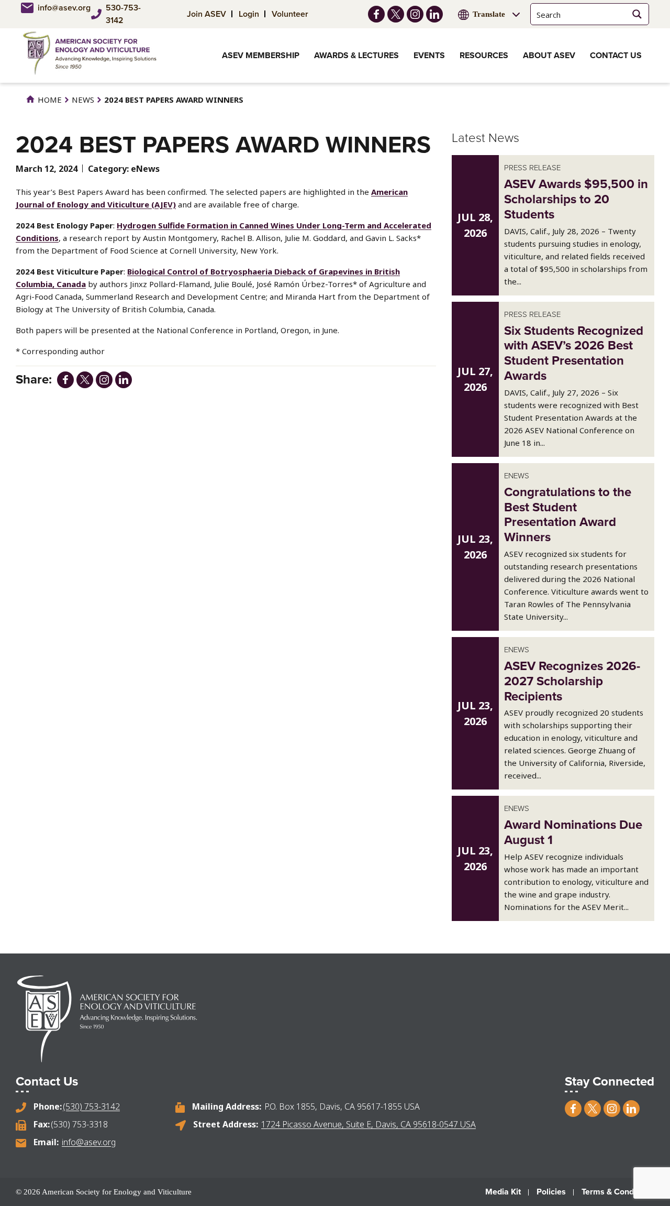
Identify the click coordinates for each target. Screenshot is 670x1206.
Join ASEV (206, 14)
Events (429, 55)
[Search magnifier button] (637, 14)
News (83, 99)
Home (49, 99)
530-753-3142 (123, 14)
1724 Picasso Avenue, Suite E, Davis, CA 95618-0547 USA (368, 1124)
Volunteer (290, 14)
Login (249, 14)
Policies (551, 1192)
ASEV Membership (260, 55)
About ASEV (549, 55)
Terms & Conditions (618, 1192)
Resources (484, 55)
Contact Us (616, 55)
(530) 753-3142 (91, 1106)
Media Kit (503, 1192)
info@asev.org (60, 8)
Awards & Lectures (356, 55)
